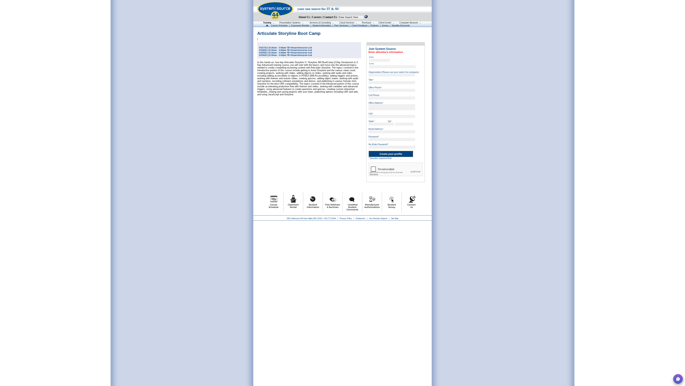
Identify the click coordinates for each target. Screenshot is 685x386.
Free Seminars (341, 25)
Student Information (321, 25)
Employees (360, 218)
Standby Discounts (401, 25)
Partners (375, 25)
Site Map (395, 218)
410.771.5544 (330, 218)
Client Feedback (359, 25)
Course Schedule (279, 25)
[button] (678, 379)
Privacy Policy (346, 218)
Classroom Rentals (300, 25)
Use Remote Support (378, 218)
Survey (385, 25)
